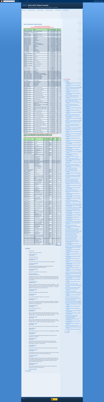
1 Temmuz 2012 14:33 (33, 349)
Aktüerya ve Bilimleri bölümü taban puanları (73, 87)
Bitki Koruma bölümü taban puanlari (72, 164)
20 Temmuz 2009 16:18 (33, 263)
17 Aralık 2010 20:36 (33, 289)
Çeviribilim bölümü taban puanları (71, 200)
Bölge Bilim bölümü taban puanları (71, 181)
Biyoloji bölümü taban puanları (71, 169)
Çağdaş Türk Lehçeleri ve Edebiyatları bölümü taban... (72, 194)
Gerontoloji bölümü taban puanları (71, 325)
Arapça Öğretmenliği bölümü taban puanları (73, 99)
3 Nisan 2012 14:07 (33, 345)
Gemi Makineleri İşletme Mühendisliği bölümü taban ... (72, 319)
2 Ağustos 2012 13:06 (33, 363)
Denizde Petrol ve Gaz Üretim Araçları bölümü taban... (72, 220)
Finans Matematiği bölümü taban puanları (73, 298)
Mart (66, 332)
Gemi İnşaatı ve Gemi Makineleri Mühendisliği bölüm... (71, 317)
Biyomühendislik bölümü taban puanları (72, 175)
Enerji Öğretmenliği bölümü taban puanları (73, 275)
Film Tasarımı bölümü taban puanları (72, 296)
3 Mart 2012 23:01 (32, 328)
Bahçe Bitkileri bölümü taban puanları (72, 114)
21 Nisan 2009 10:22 (33, 254)
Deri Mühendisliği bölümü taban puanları (73, 221)
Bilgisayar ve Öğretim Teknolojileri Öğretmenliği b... (71, 154)
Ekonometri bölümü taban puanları (71, 239)
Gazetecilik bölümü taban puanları (71, 315)
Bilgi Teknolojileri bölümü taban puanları (73, 127)
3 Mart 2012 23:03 (32, 332)
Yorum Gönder (28, 370)
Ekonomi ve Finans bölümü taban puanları (73, 245)
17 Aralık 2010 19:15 (33, 281)
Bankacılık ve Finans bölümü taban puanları (73, 120)
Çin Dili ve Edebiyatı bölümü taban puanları (73, 207)
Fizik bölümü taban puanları (70, 299)
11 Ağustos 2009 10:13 (33, 269)
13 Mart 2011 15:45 (32, 294)
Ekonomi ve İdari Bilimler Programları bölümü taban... (72, 241)
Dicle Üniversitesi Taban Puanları (33, 24)
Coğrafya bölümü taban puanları (71, 189)
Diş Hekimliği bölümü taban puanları (72, 228)
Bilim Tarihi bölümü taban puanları (71, 158)
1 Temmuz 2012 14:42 (33, 355)
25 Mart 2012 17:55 (32, 338)
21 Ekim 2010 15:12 (33, 273)
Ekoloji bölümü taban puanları (71, 238)
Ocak (67, 81)
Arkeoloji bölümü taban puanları (71, 100)
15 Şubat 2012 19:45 (33, 316)
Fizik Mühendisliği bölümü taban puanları (73, 301)
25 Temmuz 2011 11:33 (33, 305)
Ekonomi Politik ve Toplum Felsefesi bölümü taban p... (72, 244)
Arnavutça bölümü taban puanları (71, 104)
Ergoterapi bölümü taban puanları (71, 283)
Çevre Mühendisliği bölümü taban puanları (73, 203)
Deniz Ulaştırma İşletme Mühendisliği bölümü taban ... (72, 217)
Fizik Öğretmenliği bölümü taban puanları (73, 302)
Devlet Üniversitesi (58, 245)
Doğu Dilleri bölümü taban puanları (71, 230)
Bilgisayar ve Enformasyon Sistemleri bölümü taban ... (72, 150)
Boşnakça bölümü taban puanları (71, 180)
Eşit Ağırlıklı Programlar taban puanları (72, 287)
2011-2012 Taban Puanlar (38, 5)
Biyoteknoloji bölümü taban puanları (72, 178)
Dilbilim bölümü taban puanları (71, 225)
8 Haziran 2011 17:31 (33, 298)
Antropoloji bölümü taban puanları (71, 95)
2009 (66, 80)
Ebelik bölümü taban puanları (70, 234)
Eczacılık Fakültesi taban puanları (71, 235)
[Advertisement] (52, 14)
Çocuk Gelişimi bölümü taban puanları (72, 208)
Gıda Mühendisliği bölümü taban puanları (73, 329)
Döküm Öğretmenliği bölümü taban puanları (73, 231)
